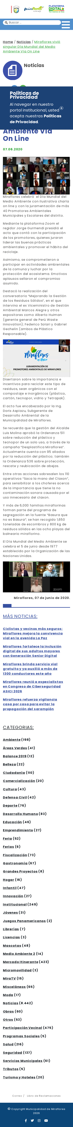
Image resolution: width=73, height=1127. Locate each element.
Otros (8, 1019)
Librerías (11, 929)
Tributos (10, 1069)
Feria (7, 838)
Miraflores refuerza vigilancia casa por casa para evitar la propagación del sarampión (30, 704)
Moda (8, 995)
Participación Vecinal (22, 1028)
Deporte (10, 805)
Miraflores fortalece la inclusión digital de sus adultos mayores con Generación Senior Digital (32, 651)
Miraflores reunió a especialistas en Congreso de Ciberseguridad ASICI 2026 (33, 687)
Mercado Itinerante (20, 962)
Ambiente (11, 739)
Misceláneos (14, 987)
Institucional (15, 904)
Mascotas (12, 945)
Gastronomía (15, 863)
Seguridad (12, 1052)
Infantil (10, 888)
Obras (8, 1011)
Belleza (9, 764)
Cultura (10, 789)
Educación (12, 822)
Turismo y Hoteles (19, 1077)
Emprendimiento (18, 830)
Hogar (8, 880)
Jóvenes (10, 912)
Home (8, 42)
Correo (17, 1095)
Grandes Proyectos (20, 871)
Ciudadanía (14, 773)
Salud (8, 1044)
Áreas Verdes (15, 748)
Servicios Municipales (23, 1061)
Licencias (11, 937)
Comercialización (19, 781)
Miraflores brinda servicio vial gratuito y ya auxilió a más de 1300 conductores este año (30, 669)
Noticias (24, 42)
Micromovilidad (17, 970)
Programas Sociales (21, 1036)
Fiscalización (15, 855)
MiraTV (9, 978)
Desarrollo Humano (20, 814)
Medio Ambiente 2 (19, 954)
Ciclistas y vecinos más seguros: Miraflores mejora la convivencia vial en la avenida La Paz (33, 634)
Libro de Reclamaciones (44, 1095)
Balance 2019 (15, 756)
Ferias (8, 847)
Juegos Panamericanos (24, 921)
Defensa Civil (15, 797)
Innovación (13, 896)
